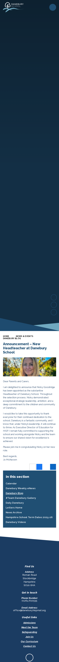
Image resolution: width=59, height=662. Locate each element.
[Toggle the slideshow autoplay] (54, 312)
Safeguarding (29, 632)
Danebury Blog (12, 338)
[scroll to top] (29, 657)
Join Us (29, 637)
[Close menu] (52, 7)
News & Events (24, 336)
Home (6, 336)
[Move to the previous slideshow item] (54, 305)
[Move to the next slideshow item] (54, 297)
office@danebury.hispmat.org (29, 610)
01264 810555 (29, 600)
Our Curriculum (29, 641)
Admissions (29, 622)
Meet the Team (29, 627)
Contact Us (29, 646)
